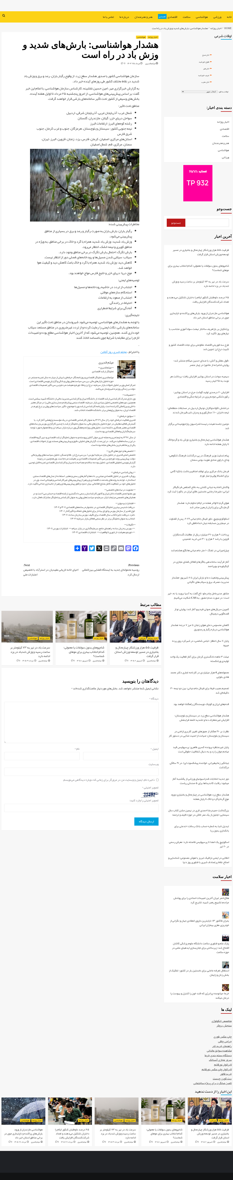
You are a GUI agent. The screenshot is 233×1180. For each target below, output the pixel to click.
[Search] (3, 16)
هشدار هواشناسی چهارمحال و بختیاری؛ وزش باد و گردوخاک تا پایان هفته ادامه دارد (198, 442)
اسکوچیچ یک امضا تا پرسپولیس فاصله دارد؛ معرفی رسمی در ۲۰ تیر (199, 844)
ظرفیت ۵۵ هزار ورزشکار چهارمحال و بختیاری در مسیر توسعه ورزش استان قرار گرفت (136, 651)
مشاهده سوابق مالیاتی (219, 1051)
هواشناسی (202, 17)
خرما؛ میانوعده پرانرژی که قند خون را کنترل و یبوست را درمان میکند (199, 995)
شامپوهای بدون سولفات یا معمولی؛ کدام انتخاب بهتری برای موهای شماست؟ (84, 651)
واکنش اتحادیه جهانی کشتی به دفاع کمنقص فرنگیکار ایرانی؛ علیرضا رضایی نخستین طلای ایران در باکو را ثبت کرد (198, 489)
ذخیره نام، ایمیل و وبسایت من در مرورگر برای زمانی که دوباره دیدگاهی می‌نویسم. (109, 780)
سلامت (186, 17)
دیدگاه (154, 698)
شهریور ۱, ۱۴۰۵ (82, 661)
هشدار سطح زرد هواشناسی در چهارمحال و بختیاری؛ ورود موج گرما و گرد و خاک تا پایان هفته (200, 797)
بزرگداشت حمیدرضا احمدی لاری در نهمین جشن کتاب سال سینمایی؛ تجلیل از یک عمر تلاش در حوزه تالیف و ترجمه (198, 812)
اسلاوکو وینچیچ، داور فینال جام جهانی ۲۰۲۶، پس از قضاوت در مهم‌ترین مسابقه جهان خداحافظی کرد (199, 521)
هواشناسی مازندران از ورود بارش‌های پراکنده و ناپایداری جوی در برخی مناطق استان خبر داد (199, 315)
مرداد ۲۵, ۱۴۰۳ (133, 63)
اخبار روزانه (152, 37)
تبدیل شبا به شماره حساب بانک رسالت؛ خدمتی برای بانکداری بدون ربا (201, 828)
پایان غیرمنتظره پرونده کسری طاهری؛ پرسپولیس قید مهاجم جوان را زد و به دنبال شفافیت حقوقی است (201, 749)
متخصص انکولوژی (222, 1021)
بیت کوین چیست (222, 1079)
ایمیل (154, 749)
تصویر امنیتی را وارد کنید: (144, 800)
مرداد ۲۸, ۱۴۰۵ (67, 1142)
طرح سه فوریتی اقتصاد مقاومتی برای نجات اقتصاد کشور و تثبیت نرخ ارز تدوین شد (199, 347)
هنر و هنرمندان (144, 17)
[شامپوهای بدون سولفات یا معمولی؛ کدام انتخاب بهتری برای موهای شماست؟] (81, 627)
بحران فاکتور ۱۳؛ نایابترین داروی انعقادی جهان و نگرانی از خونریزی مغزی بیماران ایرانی (199, 923)
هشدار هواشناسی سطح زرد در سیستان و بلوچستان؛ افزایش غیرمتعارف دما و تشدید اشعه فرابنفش (202, 718)
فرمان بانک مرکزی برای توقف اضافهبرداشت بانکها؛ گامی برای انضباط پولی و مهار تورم (199, 473)
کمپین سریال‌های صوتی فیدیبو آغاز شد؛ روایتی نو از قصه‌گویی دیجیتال (201, 611)
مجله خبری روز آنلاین (113, 352)
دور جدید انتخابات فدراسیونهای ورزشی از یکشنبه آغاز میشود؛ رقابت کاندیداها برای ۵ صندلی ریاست (200, 781)
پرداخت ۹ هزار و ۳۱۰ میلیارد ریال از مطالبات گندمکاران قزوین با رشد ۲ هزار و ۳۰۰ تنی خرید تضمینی (201, 537)
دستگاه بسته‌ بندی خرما (218, 1055)
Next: (50, 570)
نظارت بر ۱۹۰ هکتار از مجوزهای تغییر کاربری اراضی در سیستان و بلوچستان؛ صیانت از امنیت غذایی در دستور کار (199, 733)
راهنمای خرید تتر (222, 1046)
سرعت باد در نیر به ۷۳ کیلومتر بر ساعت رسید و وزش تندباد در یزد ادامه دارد (30, 651)
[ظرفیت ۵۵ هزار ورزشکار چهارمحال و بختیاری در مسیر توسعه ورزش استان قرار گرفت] (135, 627)
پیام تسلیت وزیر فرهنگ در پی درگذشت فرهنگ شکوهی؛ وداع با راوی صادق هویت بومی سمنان (199, 458)
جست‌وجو (224, 209)
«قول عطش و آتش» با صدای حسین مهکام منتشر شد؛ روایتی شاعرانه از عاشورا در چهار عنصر (201, 363)
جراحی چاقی (225, 1041)
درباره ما (124, 17)
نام (77, 749)
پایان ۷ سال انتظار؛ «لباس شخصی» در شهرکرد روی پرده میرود (200, 643)
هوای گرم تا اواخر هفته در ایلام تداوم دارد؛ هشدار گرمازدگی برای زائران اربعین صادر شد (203, 505)
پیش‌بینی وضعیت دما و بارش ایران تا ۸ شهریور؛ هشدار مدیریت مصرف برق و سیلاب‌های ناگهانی (200, 580)
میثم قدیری (150, 63)
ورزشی (217, 17)
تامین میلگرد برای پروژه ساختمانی (212, 1083)
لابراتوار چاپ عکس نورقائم (217, 1069)
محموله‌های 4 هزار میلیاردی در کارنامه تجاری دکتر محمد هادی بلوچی (199, 675)
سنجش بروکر (224, 1025)
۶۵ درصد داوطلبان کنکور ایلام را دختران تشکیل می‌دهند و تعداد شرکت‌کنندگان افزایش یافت (198, 299)
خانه (229, 17)
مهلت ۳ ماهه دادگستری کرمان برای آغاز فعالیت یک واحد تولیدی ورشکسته (199, 659)
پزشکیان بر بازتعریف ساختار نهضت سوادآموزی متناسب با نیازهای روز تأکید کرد (199, 331)
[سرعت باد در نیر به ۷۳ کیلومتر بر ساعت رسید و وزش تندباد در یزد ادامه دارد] (27, 627)
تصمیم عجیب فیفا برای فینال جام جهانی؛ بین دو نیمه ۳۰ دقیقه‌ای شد (199, 690)
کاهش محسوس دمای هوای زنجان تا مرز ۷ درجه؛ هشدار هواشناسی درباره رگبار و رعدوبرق (200, 627)
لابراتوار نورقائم (223, 1065)
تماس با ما (108, 17)
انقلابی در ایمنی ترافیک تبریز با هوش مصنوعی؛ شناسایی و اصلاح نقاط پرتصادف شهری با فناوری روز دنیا (198, 860)
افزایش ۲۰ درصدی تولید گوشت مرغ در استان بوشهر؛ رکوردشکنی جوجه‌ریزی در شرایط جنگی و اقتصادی (201, 394)
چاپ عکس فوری (223, 1037)
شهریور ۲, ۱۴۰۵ (136, 661)
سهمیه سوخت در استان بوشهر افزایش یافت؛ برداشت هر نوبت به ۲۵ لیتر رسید (199, 378)
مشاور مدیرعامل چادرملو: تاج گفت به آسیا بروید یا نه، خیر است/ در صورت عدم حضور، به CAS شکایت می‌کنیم (198, 595)
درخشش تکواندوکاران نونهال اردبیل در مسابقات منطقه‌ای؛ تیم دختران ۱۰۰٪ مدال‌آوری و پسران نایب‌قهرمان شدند (198, 410)
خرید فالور (226, 1074)
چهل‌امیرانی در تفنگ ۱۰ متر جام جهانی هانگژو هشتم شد (200, 550)
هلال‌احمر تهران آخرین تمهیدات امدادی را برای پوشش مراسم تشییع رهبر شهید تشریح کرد (201, 900)
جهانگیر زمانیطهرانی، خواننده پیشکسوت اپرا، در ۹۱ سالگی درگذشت (199, 765)
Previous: (110, 570)
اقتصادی (168, 17)
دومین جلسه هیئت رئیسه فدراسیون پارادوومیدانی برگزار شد (198, 426)
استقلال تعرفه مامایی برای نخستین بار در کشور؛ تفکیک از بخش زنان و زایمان (199, 973)
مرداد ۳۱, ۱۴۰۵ (27, 661)
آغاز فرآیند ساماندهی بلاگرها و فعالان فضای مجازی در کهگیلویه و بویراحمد (201, 564)
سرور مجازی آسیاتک (220, 1060)
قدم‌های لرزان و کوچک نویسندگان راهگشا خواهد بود (201, 704)
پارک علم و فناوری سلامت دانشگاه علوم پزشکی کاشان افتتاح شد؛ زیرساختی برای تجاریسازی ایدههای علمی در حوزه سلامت (200, 948)
